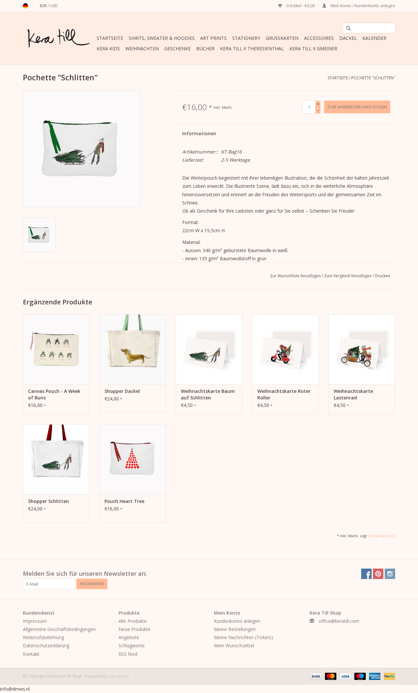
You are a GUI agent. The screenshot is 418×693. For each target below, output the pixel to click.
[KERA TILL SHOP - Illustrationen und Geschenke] (59, 38)
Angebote (129, 637)
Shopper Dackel (122, 391)
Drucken (382, 276)
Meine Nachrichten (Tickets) (243, 637)
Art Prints (213, 38)
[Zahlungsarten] (315, 676)
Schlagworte (132, 645)
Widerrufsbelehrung (43, 637)
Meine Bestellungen (235, 629)
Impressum (35, 621)
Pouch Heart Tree (124, 501)
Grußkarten (282, 38)
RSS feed (128, 654)
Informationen (199, 133)
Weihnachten (142, 48)
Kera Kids (108, 48)
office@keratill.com (339, 621)
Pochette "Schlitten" (373, 78)
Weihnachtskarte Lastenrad (353, 394)
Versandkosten (382, 535)
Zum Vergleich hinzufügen (348, 276)
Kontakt (31, 654)
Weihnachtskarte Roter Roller (284, 394)
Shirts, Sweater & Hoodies (162, 38)
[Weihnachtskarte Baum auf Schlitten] (209, 349)
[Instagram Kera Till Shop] (390, 574)
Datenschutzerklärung (46, 645)
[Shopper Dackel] (132, 349)
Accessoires (319, 38)
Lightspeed (118, 676)
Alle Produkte (133, 621)
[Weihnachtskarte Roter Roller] (285, 349)
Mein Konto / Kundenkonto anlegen (362, 5)
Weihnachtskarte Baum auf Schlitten (208, 394)
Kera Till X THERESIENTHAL (252, 48)
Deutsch (25, 5)
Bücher (205, 48)
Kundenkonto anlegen (237, 621)
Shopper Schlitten (48, 501)
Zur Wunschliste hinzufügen (296, 276)
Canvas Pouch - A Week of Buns (54, 394)
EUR (44, 5)
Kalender (374, 38)
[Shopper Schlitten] (56, 459)
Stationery (246, 38)
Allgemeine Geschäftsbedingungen (59, 629)
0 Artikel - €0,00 (300, 5)
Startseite (110, 38)
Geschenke (177, 48)
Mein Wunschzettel (234, 645)
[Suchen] (346, 28)
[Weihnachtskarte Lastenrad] (362, 349)
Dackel (348, 38)
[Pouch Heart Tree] (132, 459)
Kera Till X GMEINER (313, 48)
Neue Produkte (135, 629)
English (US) (34, 5)
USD (54, 5)
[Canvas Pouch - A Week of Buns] (56, 349)
